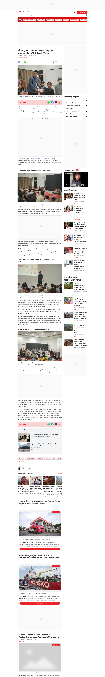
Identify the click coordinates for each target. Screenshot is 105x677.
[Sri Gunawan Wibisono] (19, 468)
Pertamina (43, 107)
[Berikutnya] (62, 555)
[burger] (86, 15)
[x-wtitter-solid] (56, 102)
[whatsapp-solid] (48, 102)
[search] (75, 12)
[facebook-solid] (52, 102)
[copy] (59, 102)
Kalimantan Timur (31, 115)
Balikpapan (22, 107)
